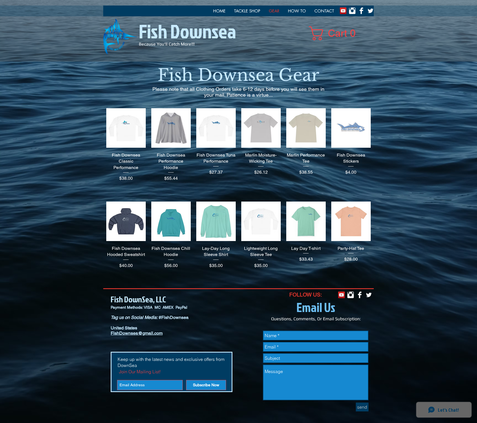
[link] (335, 33)
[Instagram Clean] (352, 10)
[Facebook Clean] (361, 10)
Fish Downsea (187, 30)
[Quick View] (126, 128)
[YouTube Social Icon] (343, 10)
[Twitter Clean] (370, 10)
